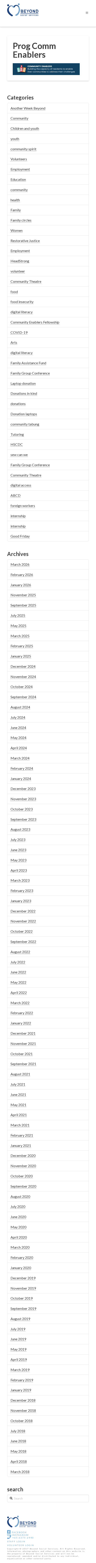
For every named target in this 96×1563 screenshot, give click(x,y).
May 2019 (18, 1349)
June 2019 (18, 1339)
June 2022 (18, 972)
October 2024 (21, 686)
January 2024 (20, 778)
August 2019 (20, 1319)
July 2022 (17, 962)
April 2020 (18, 1237)
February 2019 (21, 1380)
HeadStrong (19, 261)
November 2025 (23, 595)
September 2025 (23, 605)
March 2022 (19, 1003)
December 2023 (22, 788)
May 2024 (18, 737)
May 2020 (18, 1227)
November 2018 (23, 1410)
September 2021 (23, 1064)
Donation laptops (23, 414)
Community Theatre (25, 281)
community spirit (23, 149)
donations (18, 403)
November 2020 (23, 1166)
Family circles (20, 220)
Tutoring (17, 434)
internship (18, 516)
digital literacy (21, 312)
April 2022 (18, 992)
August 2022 (20, 952)
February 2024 (21, 768)
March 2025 (19, 636)
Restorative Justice (25, 240)
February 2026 (21, 574)
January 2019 (20, 1390)
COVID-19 (18, 332)
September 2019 (23, 1308)
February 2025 (21, 646)
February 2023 (21, 890)
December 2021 (22, 1033)
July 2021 (17, 1084)
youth (14, 138)
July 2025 (17, 615)
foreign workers (22, 505)
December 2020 (22, 1155)
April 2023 (18, 870)
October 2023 (21, 809)
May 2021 (18, 1105)
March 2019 (19, 1370)
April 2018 (18, 1461)
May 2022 (18, 982)
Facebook (19, 1532)
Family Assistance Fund (28, 363)
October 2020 (21, 1176)
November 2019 (23, 1288)
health (15, 200)
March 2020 (19, 1247)
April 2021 (18, 1115)
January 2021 (20, 1145)
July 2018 (17, 1431)
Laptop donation (23, 383)
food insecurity (21, 301)
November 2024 (23, 676)
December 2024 (22, 666)
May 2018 (18, 1451)
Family (15, 210)
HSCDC (16, 444)
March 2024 (19, 758)
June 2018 (18, 1441)
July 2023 (17, 839)
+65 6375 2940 (23, 1537)
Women (16, 230)
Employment (20, 169)
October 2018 (21, 1421)
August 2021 (20, 1074)
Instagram (20, 1535)
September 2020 (23, 1186)
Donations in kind (23, 393)
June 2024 (18, 727)
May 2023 (18, 860)
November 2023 (23, 799)
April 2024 (18, 748)
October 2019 (21, 1298)
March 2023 (19, 880)
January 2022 (20, 1023)
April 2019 (18, 1359)
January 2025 (20, 656)
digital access (20, 485)
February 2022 (21, 1013)
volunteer (17, 271)
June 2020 (18, 1217)
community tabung (24, 424)
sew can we (19, 454)
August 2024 (20, 707)
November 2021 (23, 1043)
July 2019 (17, 1329)
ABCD (15, 495)
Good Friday (20, 536)
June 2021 (18, 1094)
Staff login (16, 1541)
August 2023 (20, 829)
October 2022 (21, 931)
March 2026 (19, 564)
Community (19, 118)
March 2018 (19, 1471)
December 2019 (22, 1278)
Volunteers (18, 159)
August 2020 (20, 1196)
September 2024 (23, 697)
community (19, 189)
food (14, 291)
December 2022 (22, 911)
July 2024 (17, 717)
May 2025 (18, 625)
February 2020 (21, 1257)
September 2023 (23, 819)
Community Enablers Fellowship (34, 322)
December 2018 (22, 1400)
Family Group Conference (30, 373)
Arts (13, 342)
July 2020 (17, 1206)
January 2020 (20, 1268)
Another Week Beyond (27, 108)
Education (18, 179)
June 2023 (18, 850)
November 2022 (23, 921)
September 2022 (23, 941)
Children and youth (24, 128)
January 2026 (20, 585)
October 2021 (21, 1054)
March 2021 (19, 1125)
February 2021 (21, 1135)
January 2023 (20, 901)
